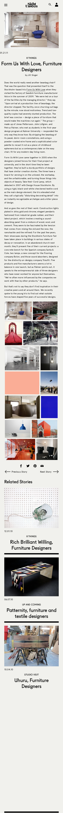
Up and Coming (31, 604)
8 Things (31, 58)
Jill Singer (33, 75)
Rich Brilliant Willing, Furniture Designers (31, 545)
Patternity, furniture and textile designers (32, 613)
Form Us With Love (35, 89)
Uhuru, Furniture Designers (31, 683)
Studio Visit (31, 674)
